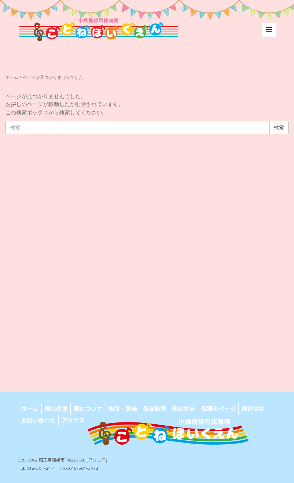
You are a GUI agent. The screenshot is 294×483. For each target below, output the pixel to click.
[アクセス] (96, 460)
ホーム (11, 77)
